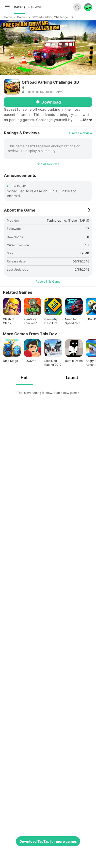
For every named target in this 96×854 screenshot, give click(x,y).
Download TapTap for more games (48, 841)
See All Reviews (48, 164)
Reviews (35, 7)
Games (22, 17)
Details (19, 7)
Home (8, 17)
